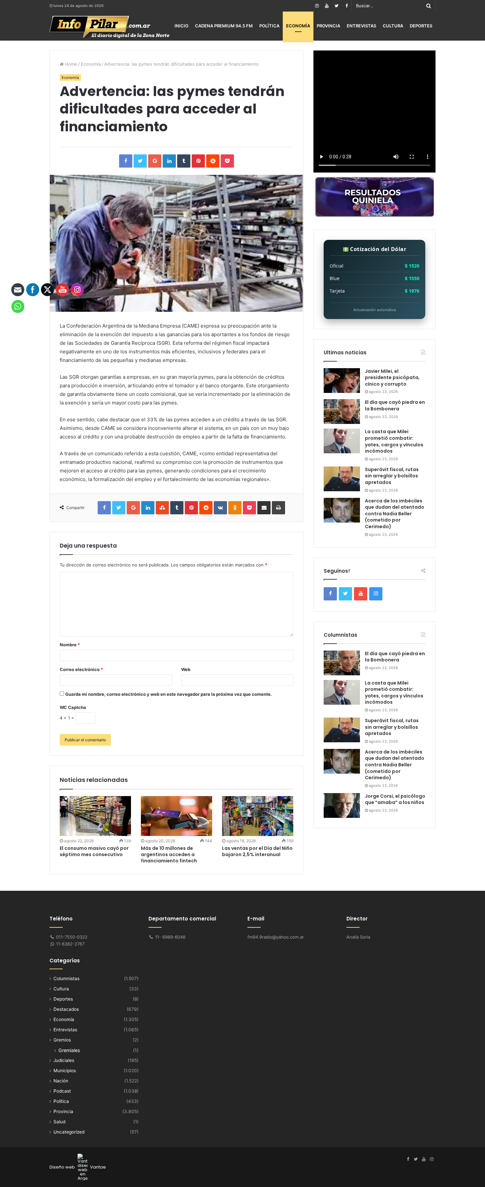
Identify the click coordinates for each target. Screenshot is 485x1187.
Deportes (421, 25)
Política (269, 25)
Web (185, 669)
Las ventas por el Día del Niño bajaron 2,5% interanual (257, 851)
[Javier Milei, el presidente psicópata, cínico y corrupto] (342, 380)
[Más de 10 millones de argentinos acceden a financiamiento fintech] (176, 816)
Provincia (328, 25)
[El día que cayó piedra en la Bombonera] (342, 411)
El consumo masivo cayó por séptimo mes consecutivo (94, 851)
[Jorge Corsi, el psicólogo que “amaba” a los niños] (342, 805)
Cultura (393, 25)
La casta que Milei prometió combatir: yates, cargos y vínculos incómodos (394, 441)
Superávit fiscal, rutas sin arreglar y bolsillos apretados (392, 476)
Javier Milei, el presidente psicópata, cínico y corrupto (392, 377)
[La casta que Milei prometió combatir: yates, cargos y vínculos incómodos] (342, 441)
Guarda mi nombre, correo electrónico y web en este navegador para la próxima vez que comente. (168, 694)
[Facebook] (346, 6)
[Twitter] (336, 6)
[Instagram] (317, 6)
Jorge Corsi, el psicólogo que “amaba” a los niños (395, 799)
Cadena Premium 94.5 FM (224, 25)
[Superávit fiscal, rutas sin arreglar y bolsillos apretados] (342, 478)
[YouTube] (327, 6)
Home (70, 64)
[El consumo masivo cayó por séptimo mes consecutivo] (95, 816)
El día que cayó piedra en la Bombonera (395, 405)
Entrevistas (361, 25)
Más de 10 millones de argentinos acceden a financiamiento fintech (169, 854)
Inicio (181, 25)
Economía (298, 25)
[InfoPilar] (109, 27)
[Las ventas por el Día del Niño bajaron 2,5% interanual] (257, 816)
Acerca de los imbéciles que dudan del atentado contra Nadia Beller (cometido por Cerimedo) (394, 513)
